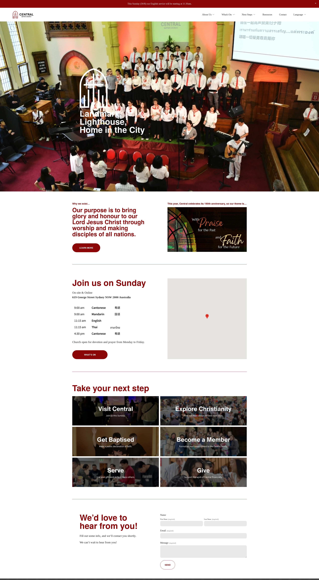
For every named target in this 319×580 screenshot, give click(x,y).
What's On (90, 354)
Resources (267, 14)
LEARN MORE (86, 247)
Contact (282, 14)
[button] (315, 3)
